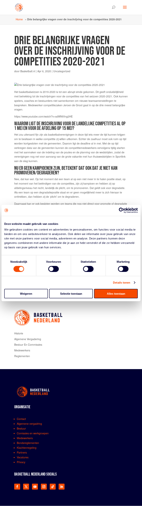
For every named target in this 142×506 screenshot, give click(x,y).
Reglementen (22, 356)
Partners (22, 452)
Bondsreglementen (28, 443)
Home (19, 19)
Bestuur (21, 428)
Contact (21, 419)
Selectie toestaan (71, 293)
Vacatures (22, 457)
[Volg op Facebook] (17, 487)
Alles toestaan (116, 293)
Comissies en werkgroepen (33, 433)
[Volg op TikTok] (53, 487)
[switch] (53, 269)
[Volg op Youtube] (35, 487)
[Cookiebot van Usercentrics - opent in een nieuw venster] (121, 210)
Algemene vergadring (29, 423)
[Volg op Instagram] (44, 487)
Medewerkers (22, 350)
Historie (18, 333)
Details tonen (121, 282)
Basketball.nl (27, 71)
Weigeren (26, 293)
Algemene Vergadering (27, 339)
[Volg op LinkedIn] (62, 487)
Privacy (21, 462)
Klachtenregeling (26, 447)
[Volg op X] (26, 487)
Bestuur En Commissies (28, 344)
